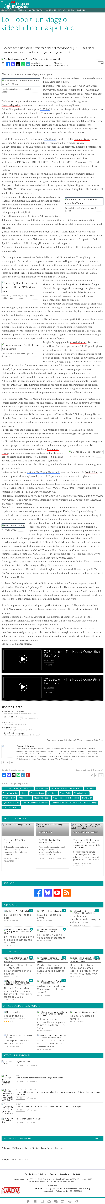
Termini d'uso (31, 1174)
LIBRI (17, 1075)
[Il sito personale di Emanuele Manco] (12, 762)
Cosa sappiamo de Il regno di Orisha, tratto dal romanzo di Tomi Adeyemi (49, 1106)
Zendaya (62, 10)
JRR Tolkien (89, 788)
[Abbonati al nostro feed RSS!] (66, 892)
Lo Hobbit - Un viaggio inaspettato (17, 788)
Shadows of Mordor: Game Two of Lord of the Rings (74, 802)
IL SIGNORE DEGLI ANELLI (85, 832)
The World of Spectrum (13, 716)
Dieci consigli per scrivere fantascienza (77, 756)
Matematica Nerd (55, 756)
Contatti (77, 1174)
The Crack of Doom (27, 499)
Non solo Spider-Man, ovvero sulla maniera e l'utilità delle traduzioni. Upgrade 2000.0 (18, 992)
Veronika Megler (91, 284)
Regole (53, 1174)
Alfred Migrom (78, 342)
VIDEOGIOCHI (45, 832)
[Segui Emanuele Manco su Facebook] (3, 762)
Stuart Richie (19, 272)
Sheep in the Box (10, 1159)
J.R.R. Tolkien (53, 97)
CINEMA (18, 1104)
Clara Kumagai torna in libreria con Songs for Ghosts (39, 1077)
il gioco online (10, 727)
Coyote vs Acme (23, 1061)
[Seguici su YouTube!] (57, 892)
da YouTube (49, 660)
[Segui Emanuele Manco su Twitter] (7, 762)
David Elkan (91, 472)
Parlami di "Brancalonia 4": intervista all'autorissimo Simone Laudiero (18, 969)
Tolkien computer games (14, 711)
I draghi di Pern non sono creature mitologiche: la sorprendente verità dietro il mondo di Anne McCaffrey (58, 1093)
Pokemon (22, 10)
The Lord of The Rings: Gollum (15, 841)
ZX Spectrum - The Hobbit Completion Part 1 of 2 (72, 653)
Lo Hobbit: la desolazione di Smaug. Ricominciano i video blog (19, 939)
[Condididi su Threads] (18, 64)
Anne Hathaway (35, 10)
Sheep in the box (14, 1015)
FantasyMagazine (11, 105)
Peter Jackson (88, 89)
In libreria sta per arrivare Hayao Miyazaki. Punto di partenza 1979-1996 (51, 1023)
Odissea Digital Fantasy (63, 759)
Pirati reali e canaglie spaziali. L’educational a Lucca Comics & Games (51, 967)
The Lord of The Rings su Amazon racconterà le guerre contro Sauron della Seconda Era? (86, 844)
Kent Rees (68, 231)
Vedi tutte (98, 1138)
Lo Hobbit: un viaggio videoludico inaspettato (51, 936)
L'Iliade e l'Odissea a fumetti (82, 1017)
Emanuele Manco (41, 65)
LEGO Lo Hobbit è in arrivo (49, 916)
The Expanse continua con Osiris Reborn (17, 1042)
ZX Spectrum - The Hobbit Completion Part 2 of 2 (72, 681)
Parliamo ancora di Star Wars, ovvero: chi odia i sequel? (51, 989)
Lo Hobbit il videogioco (14, 732)
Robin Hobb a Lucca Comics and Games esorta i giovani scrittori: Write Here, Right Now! (84, 969)
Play (50, 665)
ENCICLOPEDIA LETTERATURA (26, 1089)
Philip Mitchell (19, 384)
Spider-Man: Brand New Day (28, 1118)
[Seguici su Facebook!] (38, 892)
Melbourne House (41, 798)
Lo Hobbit (45, 109)
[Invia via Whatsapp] (23, 64)
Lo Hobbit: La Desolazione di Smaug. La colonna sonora (85, 919)
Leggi (21, 1065)
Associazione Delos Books (45, 1181)
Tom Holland (50, 10)
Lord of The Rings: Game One (44, 495)
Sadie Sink (81, 10)
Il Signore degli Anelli (43, 491)
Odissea (71, 10)
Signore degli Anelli (11, 802)
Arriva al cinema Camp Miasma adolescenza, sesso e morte (50, 1043)
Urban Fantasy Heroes (44, 759)
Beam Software (82, 139)
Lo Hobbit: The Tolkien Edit (17, 916)
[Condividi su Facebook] (8, 64)
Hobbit (24, 793)
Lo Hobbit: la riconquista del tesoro (72, 93)
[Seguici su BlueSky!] (47, 892)
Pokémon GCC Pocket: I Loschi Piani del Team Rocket (28, 1148)
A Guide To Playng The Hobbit (43, 472)
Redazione (64, 1174)
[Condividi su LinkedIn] (28, 64)
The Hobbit (50, 138)
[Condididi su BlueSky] (13, 64)
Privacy (43, 1174)
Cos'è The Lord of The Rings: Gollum (50, 841)
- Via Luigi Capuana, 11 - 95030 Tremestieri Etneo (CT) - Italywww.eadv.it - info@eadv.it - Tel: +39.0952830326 (62, 1189)
